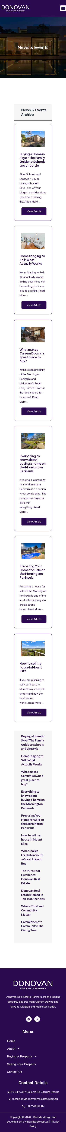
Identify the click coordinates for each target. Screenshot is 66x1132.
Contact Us (14, 1072)
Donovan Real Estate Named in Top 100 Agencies (33, 895)
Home (11, 1041)
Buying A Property (19, 1056)
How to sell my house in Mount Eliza (31, 667)
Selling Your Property (21, 1064)
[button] (63, 8)
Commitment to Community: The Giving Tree (32, 926)
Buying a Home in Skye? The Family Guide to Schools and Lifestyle (32, 159)
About (11, 1048)
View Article (34, 211)
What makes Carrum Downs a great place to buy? (32, 355)
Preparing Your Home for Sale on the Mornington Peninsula (32, 571)
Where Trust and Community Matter (32, 910)
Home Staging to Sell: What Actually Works (32, 259)
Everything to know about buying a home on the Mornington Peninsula (33, 463)
